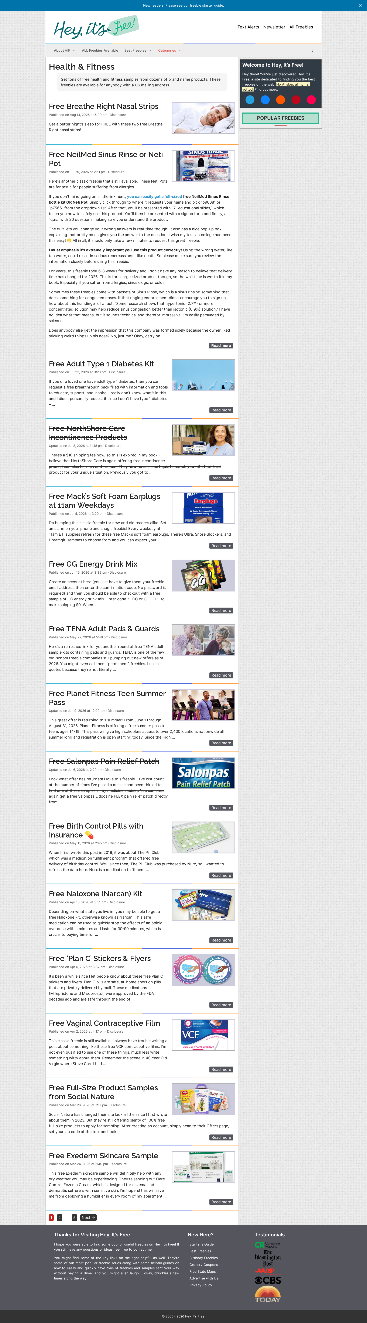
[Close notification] (360, 5)
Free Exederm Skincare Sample (103, 1155)
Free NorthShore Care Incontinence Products (88, 433)
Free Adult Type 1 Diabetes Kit (101, 363)
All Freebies (301, 27)
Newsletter (274, 27)
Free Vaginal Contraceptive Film (104, 1023)
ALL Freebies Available (100, 50)
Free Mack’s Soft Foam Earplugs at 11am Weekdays (104, 500)
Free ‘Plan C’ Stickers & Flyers (100, 958)
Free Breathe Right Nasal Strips (103, 106)
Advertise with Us (203, 1278)
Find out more (266, 89)
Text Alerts (248, 27)
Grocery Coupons (203, 1264)
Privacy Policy (200, 1285)
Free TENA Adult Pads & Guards (104, 628)
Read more (221, 345)
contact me (142, 1249)
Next (88, 1217)
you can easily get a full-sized (154, 196)
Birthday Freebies (203, 1258)
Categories (167, 50)
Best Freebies (135, 50)
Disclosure (118, 115)
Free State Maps (202, 1271)
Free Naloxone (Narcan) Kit (95, 893)
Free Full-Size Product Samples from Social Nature (103, 1092)
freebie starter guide (206, 5)
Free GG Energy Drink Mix (93, 564)
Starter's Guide (201, 1244)
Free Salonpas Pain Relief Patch (104, 761)
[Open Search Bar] (311, 50)
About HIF (62, 50)
